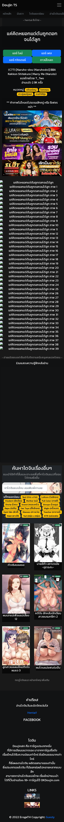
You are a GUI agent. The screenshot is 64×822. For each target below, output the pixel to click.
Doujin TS (9, 5)
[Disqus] (32, 414)
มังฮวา (20, 14)
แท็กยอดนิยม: (12, 497)
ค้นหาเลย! (55, 488)
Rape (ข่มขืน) (11, 508)
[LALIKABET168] (32, 118)
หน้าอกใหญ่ (31, 89)
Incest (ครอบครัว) (30, 504)
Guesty (50, 817)
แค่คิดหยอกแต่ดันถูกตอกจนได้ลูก (32, 36)
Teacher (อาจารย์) (51, 512)
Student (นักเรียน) (13, 500)
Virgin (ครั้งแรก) (51, 508)
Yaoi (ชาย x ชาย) (30, 497)
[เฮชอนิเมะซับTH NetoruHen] (32, 805)
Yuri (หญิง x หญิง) (31, 516)
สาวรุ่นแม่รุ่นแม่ (25, 94)
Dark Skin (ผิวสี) (11, 512)
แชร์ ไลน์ (17, 53)
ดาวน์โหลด (46, 60)
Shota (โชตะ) (11, 504)
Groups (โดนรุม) (50, 504)
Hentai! (32, 712)
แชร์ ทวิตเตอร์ (17, 60)
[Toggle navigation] (59, 5)
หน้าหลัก (7, 14)
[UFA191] (32, 135)
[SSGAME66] (32, 151)
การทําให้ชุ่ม (41, 94)
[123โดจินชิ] (32, 796)
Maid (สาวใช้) (13, 516)
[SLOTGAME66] (32, 168)
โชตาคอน (44, 89)
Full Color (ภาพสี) (50, 500)
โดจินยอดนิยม (36, 14)
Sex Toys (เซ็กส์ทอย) (30, 508)
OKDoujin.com (50, 780)
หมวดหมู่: (18, 89)
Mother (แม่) (32, 500)
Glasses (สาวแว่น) (31, 512)
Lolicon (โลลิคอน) (49, 497)
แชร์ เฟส (46, 53)
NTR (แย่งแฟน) (51, 516)
